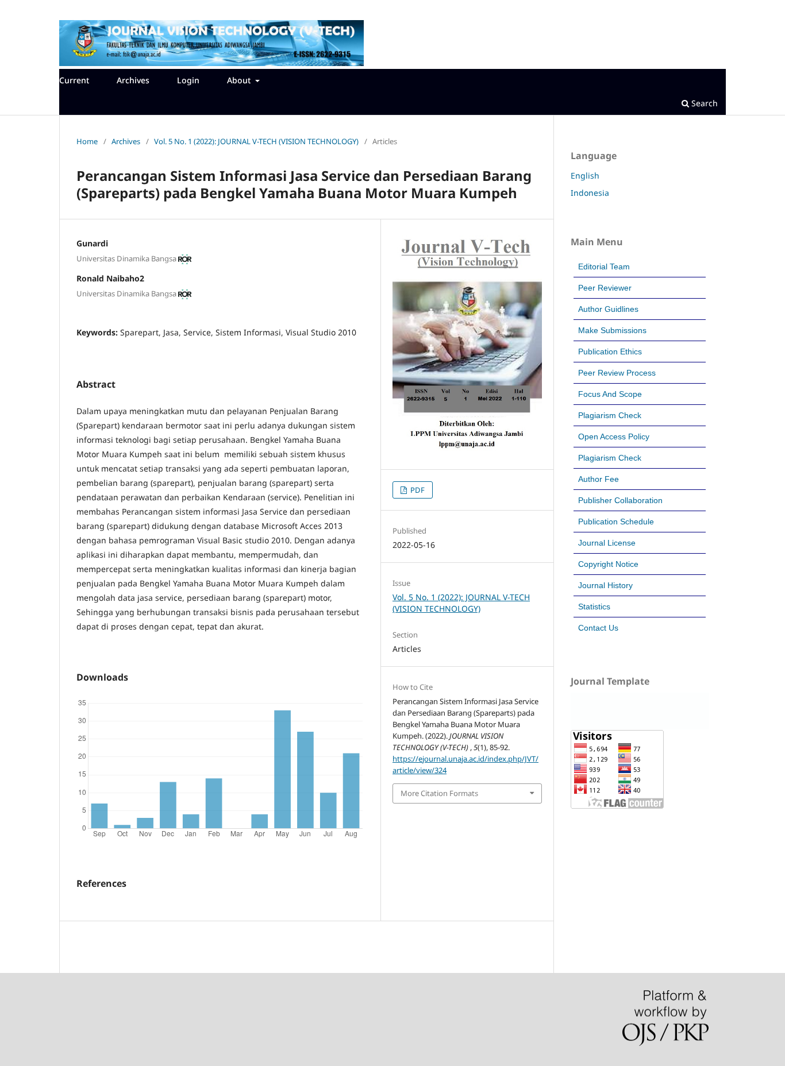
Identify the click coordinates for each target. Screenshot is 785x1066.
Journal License (607, 542)
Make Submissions (612, 330)
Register (79, 8)
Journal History (605, 585)
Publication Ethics (610, 351)
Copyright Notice (608, 564)
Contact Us (598, 627)
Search (703, 103)
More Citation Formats (439, 793)
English (585, 175)
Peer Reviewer (605, 287)
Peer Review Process (617, 372)
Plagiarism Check (609, 415)
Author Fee (598, 479)
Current (74, 80)
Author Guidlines (608, 309)
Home (87, 141)
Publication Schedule (616, 521)
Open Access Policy (613, 436)
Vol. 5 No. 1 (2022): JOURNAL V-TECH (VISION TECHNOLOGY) (256, 141)
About (240, 80)
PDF (417, 490)
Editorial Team (604, 266)
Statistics (594, 606)
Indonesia (590, 192)
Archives (133, 80)
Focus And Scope (610, 394)
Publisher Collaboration (620, 500)
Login (188, 80)
